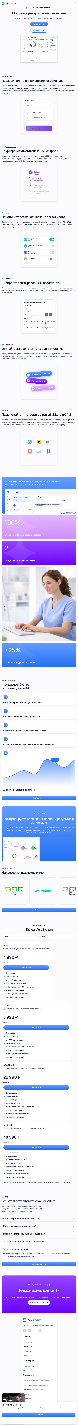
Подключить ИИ (39, 798)
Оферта (26, 1394)
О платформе (28, 1342)
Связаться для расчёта (39, 1302)
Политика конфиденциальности (36, 1381)
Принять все (38, 1415)
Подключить (39, 24)
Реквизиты (27, 1399)
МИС (25, 1370)
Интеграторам (28, 1366)
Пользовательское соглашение (35, 1390)
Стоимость (27, 1351)
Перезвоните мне (39, 30)
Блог (25, 1356)
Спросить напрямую (39, 1264)
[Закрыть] (22, 1395)
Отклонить (38, 1420)
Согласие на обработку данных (35, 1385)
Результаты (27, 1347)
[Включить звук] (22, 1400)
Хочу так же (39, 910)
